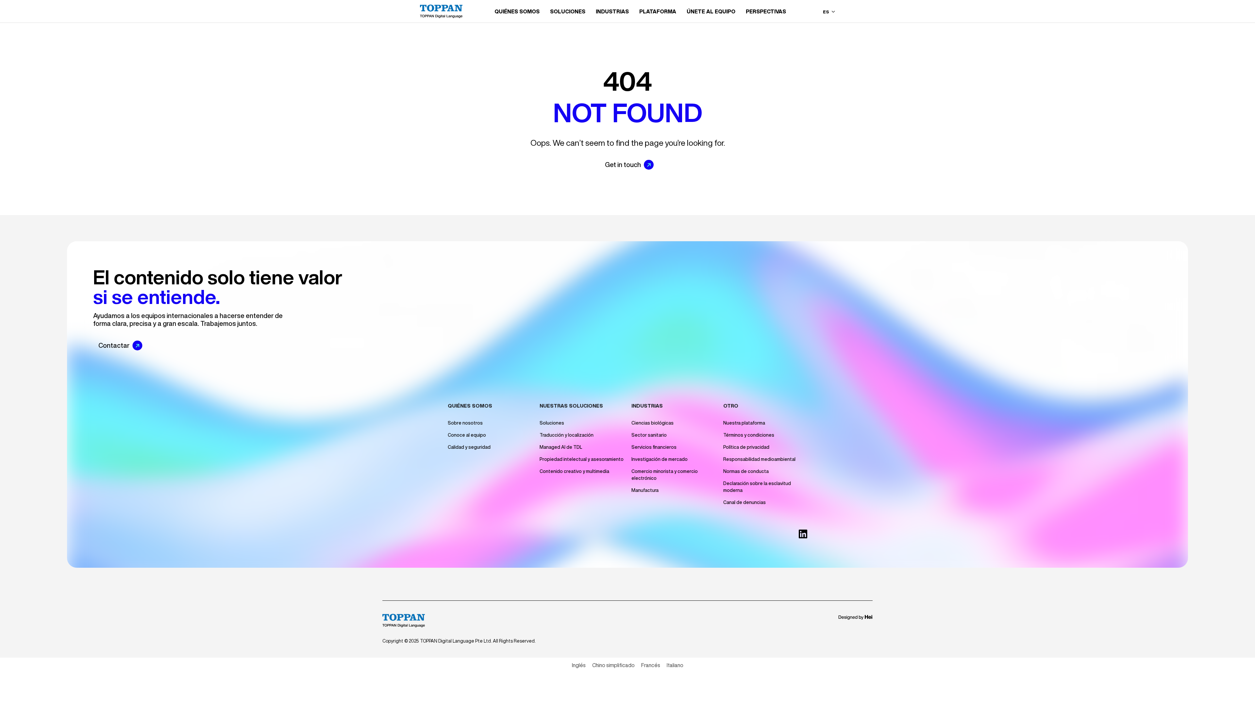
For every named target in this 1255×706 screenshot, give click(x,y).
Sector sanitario (649, 435)
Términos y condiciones (748, 435)
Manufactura (645, 490)
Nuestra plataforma (744, 423)
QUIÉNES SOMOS (517, 11)
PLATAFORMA (657, 11)
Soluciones (552, 423)
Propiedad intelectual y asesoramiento (582, 459)
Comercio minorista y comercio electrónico (664, 474)
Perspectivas (766, 11)
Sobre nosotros (465, 423)
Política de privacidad (746, 447)
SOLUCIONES (567, 11)
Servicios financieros (654, 447)
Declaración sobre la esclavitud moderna (757, 487)
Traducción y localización (567, 435)
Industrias (612, 11)
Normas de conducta (746, 471)
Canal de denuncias (744, 502)
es (826, 12)
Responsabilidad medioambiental (759, 459)
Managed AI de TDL (561, 447)
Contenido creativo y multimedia (574, 471)
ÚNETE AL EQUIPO (711, 11)
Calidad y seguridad (469, 447)
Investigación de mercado (659, 459)
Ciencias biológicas (652, 423)
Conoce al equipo (467, 435)
